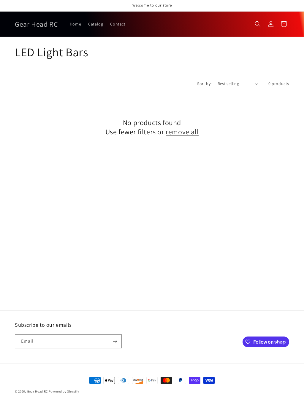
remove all (182, 131)
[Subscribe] (114, 341)
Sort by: (204, 83)
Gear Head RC (37, 391)
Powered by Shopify (64, 391)
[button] (257, 24)
